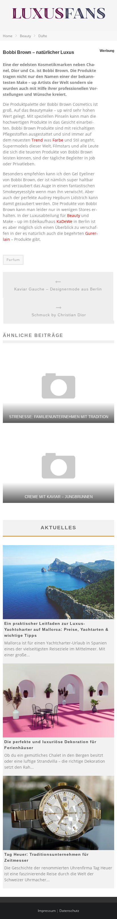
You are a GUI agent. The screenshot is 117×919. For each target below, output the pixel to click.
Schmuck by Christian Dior (59, 315)
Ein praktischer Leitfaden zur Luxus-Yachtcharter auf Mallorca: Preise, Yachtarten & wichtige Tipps (56, 629)
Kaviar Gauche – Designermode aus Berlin (58, 289)
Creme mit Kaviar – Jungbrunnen (59, 497)
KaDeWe (64, 221)
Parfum (13, 259)
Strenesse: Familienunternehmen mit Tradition (58, 417)
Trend (37, 140)
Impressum (47, 910)
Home (7, 35)
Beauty (73, 215)
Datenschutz (69, 910)
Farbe (58, 140)
